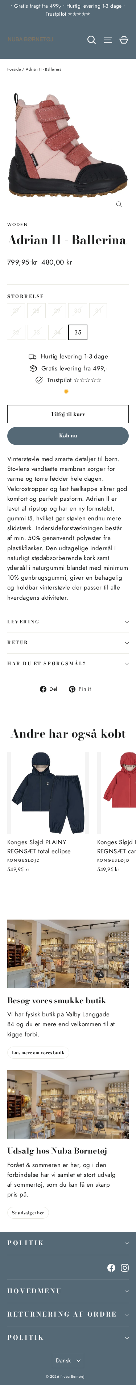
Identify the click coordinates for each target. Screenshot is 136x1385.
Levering (23, 621)
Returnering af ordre (62, 1314)
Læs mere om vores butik (38, 1052)
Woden (17, 224)
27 (16, 310)
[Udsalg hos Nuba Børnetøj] (68, 1104)
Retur (18, 642)
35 (77, 332)
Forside (14, 69)
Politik (26, 1243)
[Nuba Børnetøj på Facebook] (111, 1267)
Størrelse (25, 297)
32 (16, 332)
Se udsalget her (28, 1212)
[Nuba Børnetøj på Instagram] (125, 1267)
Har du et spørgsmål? (46, 663)
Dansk (63, 1360)
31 (98, 310)
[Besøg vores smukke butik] (68, 954)
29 (57, 310)
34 (57, 332)
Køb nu (68, 436)
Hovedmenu (34, 1291)
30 (77, 310)
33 (36, 332)
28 (36, 310)
